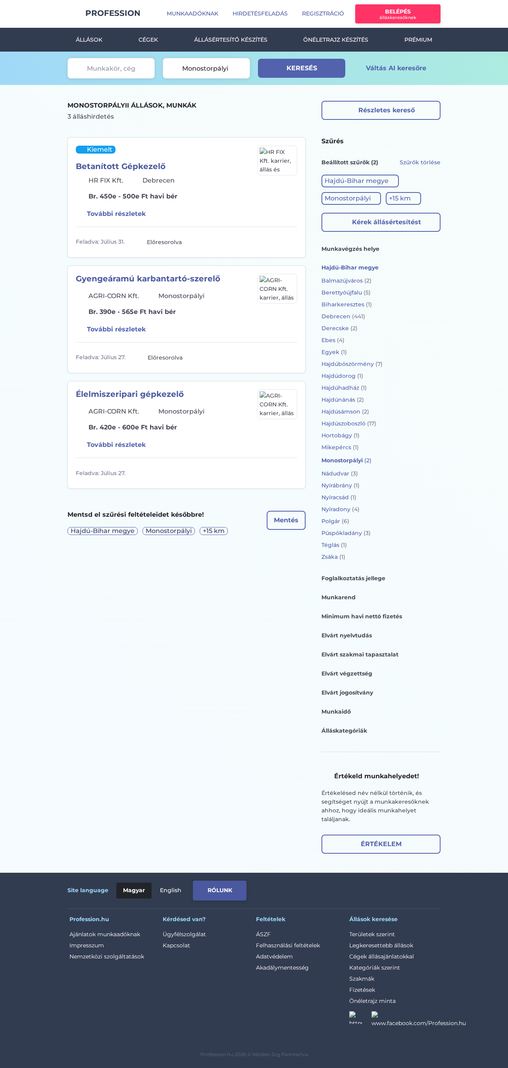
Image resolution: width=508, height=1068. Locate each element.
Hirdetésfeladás (260, 13)
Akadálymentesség (282, 967)
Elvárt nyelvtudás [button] (346, 635)
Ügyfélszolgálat (184, 934)
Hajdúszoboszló (348, 423)
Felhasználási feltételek (288, 945)
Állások (89, 39)
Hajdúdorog (342, 375)
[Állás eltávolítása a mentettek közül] (290, 242)
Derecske (339, 328)
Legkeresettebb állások (381, 945)
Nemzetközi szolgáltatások (106, 956)
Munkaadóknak (192, 13)
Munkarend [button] (338, 597)
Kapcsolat (176, 945)
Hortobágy (340, 435)
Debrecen (343, 316)
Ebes (332, 340)
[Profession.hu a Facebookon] (418, 1020)
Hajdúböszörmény (352, 364)
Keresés (302, 68)
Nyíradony (340, 509)
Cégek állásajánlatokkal (381, 956)
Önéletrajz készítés (335, 39)
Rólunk (220, 890)
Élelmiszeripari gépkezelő (130, 394)
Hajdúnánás (342, 399)
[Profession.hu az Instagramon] (360, 1020)
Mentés (286, 520)
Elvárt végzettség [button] (346, 673)
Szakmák (361, 978)
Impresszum (86, 945)
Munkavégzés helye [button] (350, 248)
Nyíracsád (338, 497)
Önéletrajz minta (372, 1000)
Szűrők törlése (420, 162)
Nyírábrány (340, 485)
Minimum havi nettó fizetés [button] (361, 616)
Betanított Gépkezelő (120, 166)
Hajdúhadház (344, 387)
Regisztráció (323, 13)
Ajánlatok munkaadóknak (104, 934)
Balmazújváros (346, 280)
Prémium (418, 39)
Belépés (397, 14)
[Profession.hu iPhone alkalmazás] (350, 889)
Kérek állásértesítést (386, 222)
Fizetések (362, 989)
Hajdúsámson (345, 411)
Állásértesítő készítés (230, 39)
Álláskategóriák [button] (344, 730)
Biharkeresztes (346, 304)
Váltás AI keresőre (396, 68)
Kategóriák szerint (374, 967)
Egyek (334, 352)
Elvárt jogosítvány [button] (347, 692)
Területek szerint (372, 934)
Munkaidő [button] (336, 711)
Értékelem (381, 844)
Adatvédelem (274, 956)
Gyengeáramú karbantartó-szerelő (148, 278)
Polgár (335, 521)
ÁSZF (263, 934)
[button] (360, 181)
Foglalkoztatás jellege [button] (353, 578)
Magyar (134, 890)
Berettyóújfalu (346, 292)
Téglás (334, 544)
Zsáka (333, 556)
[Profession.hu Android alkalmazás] (407, 889)
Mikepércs (340, 447)
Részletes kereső (386, 110)
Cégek (148, 39)
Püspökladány (346, 533)
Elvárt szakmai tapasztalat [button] (359, 654)
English (170, 890)
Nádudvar (339, 473)
